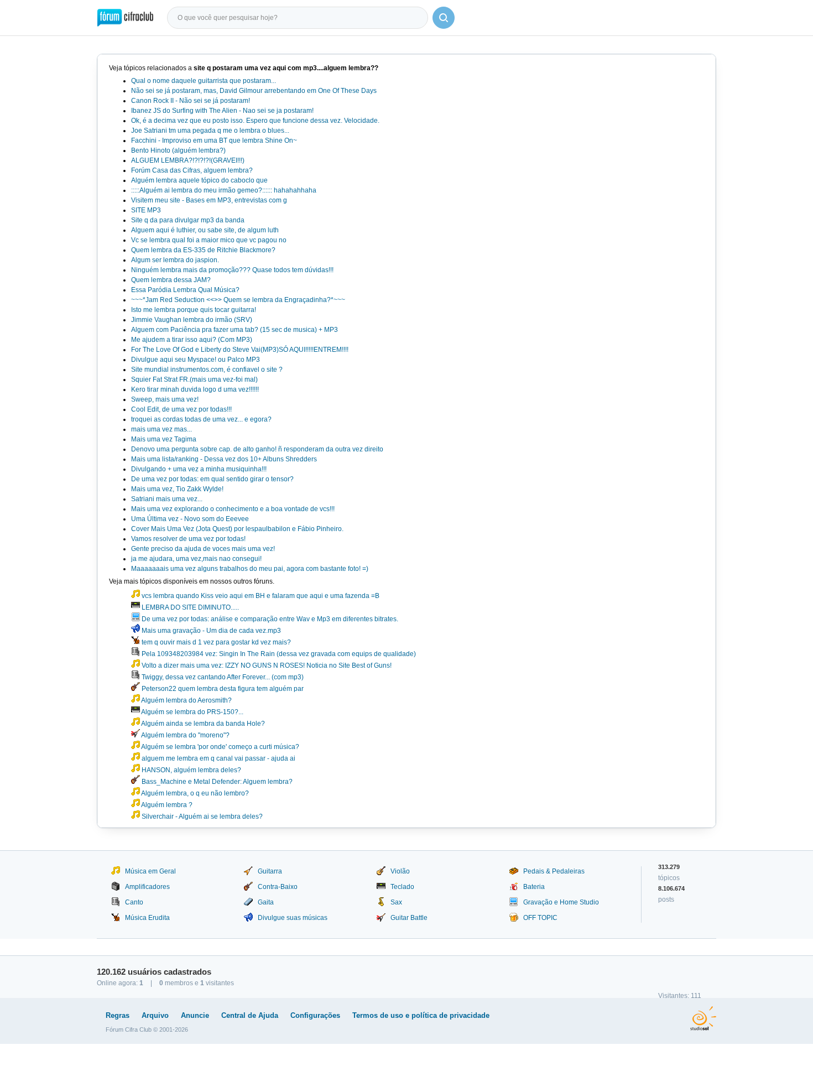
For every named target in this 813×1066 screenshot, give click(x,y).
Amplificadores (147, 887)
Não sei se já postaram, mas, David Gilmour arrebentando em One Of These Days (254, 91)
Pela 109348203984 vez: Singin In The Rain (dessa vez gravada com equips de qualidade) (278, 654)
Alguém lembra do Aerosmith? (186, 700)
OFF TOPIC (540, 918)
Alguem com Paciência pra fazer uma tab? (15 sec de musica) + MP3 (234, 330)
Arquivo (155, 1015)
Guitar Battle (409, 918)
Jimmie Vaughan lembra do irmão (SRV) (191, 320)
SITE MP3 (146, 210)
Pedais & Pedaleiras (554, 871)
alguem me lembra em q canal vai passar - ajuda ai (217, 758)
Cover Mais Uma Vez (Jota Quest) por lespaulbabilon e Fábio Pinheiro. (237, 529)
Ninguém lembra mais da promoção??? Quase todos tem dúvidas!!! (232, 270)
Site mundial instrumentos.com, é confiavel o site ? (207, 369)
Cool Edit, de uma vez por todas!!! (181, 409)
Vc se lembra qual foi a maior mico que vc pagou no (208, 240)
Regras (117, 1015)
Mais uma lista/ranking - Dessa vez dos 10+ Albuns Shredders (224, 459)
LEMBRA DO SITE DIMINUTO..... (189, 607)
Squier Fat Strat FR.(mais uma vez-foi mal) (194, 379)
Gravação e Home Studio (561, 902)
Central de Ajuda (249, 1015)
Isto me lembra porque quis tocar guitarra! (193, 310)
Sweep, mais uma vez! (165, 399)
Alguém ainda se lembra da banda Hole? (202, 723)
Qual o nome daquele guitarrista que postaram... (203, 81)
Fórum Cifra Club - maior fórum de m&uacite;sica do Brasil (125, 18)
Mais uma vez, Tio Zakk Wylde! (177, 489)
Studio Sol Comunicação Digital (703, 1018)
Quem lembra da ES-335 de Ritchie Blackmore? (203, 250)
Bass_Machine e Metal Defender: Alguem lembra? (216, 782)
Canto (134, 902)
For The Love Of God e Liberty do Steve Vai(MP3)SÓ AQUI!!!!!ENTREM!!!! (239, 349)
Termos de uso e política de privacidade (420, 1015)
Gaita (266, 902)
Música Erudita (147, 918)
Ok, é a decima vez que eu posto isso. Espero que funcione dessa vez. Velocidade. (255, 120)
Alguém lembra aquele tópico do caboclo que (199, 180)
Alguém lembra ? (166, 805)
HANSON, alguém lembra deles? (190, 770)
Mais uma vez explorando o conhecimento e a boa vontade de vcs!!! (233, 509)
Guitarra (270, 871)
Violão (400, 871)
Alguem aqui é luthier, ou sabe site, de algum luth (205, 230)
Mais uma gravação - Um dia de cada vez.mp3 (210, 631)
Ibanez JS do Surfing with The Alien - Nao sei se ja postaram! (222, 111)
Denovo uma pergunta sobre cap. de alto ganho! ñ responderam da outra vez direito (257, 449)
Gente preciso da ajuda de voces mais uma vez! (203, 549)
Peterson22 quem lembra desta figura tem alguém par (222, 689)
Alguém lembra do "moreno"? (185, 735)
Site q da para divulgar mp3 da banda (187, 220)
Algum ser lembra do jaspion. (175, 260)
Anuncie (195, 1015)
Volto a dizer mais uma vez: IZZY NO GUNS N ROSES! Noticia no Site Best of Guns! (266, 665)
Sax (396, 902)
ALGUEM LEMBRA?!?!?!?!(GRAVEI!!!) (187, 160)
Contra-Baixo (278, 887)
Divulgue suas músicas (292, 918)
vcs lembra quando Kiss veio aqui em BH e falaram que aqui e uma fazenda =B (259, 596)
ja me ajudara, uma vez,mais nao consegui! (196, 559)
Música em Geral (150, 871)
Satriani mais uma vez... (166, 499)
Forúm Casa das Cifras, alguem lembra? (192, 170)
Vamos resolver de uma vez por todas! (188, 539)
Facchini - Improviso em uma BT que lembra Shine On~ (214, 140)
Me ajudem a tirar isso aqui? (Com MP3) (191, 340)
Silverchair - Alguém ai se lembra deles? (201, 816)
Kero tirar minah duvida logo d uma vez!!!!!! (195, 389)
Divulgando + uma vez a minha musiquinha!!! (199, 469)
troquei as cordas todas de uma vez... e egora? (201, 419)
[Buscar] (443, 18)
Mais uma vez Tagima (163, 439)
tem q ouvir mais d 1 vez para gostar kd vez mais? (215, 642)
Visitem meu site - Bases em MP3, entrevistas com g (209, 200)
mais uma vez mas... (161, 429)
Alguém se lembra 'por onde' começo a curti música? (219, 747)
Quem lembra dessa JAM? (171, 280)
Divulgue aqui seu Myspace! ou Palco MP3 (195, 359)
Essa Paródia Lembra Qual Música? (185, 290)
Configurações (315, 1015)
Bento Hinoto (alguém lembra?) (178, 150)
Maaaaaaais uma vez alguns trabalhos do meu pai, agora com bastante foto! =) (249, 569)
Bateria (534, 887)
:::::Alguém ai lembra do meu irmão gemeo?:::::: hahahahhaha (223, 190)
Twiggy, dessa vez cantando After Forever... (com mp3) (222, 677)
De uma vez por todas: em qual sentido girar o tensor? (212, 479)
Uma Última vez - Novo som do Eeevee (190, 519)
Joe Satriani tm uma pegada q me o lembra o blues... (210, 130)
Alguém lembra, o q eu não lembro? (194, 793)
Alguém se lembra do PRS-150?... (191, 712)
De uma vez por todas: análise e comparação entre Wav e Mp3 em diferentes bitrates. (269, 619)
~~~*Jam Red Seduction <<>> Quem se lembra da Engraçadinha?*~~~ (238, 300)
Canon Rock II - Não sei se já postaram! (190, 101)
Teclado (402, 887)
